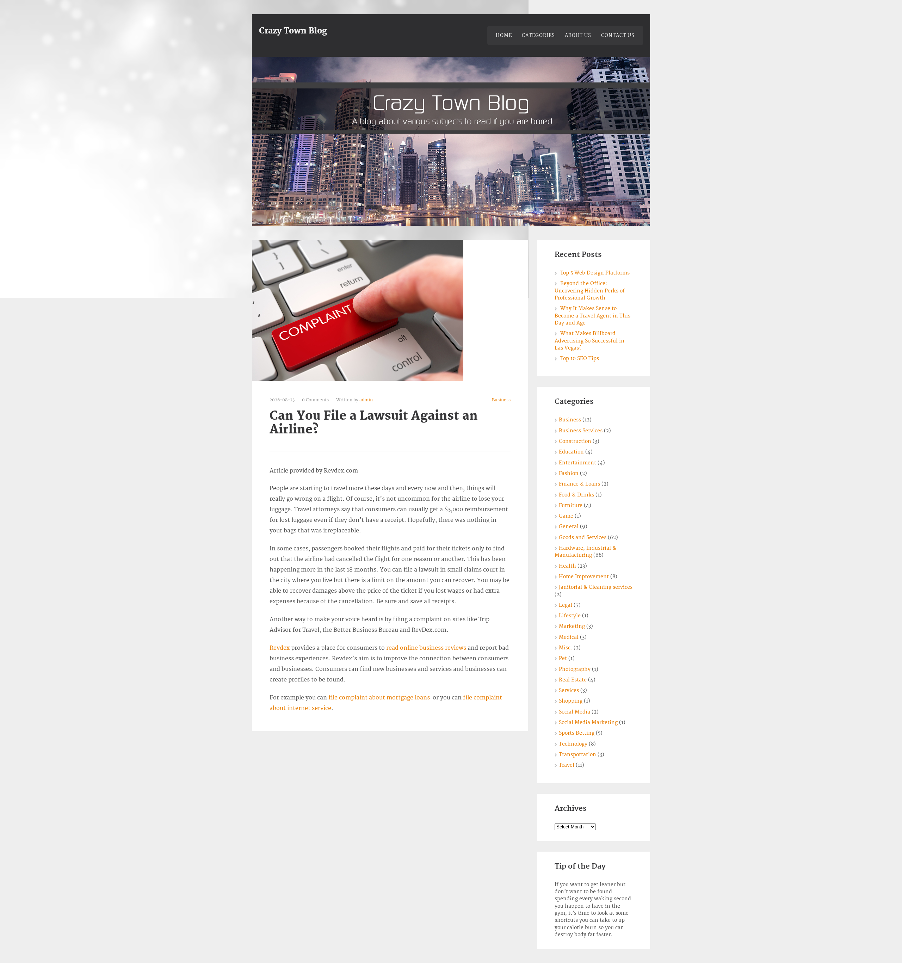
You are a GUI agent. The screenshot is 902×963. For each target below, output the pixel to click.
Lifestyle (570, 616)
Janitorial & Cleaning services (595, 587)
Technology (573, 744)
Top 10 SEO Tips (579, 359)
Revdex (280, 648)
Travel (566, 765)
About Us (578, 35)
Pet (563, 658)
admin (366, 400)
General (569, 527)
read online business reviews (426, 648)
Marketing (572, 626)
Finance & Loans (579, 484)
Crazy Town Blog (293, 31)
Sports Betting (576, 733)
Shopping (570, 701)
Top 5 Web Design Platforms (595, 273)
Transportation (577, 755)
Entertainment (577, 463)
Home (504, 35)
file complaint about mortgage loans (379, 697)
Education (571, 452)
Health (567, 566)
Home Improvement (584, 577)
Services (569, 690)
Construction (575, 441)
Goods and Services (582, 538)
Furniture (570, 505)
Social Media (574, 712)
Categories (538, 35)
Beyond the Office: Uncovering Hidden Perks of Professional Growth (590, 290)
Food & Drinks (576, 495)
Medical (569, 637)
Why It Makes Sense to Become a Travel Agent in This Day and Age (592, 315)
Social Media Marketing (588, 723)
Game (566, 516)
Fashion (569, 473)
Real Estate (573, 680)
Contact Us (618, 35)
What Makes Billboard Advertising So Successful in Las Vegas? (589, 341)
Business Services (581, 431)
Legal (565, 605)
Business (501, 400)
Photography (575, 669)
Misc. (565, 648)
